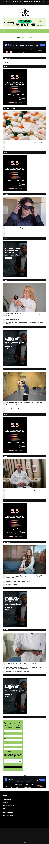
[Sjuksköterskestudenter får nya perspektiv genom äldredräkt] (24, 211)
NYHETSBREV (8, 1)
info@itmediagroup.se (10, 805)
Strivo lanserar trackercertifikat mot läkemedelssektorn (21, 663)
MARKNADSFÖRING (28, 1)
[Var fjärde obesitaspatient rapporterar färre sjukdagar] (24, 473)
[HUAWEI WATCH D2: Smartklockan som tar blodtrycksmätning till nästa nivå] (24, 297)
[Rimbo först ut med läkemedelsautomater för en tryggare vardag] (24, 125)
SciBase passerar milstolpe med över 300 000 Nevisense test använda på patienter (23, 149)
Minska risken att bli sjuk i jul (12, 319)
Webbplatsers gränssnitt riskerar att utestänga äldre (17, 493)
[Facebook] (21, 3)
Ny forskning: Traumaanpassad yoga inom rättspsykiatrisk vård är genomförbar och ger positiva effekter (24, 403)
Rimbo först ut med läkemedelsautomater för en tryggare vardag (24, 142)
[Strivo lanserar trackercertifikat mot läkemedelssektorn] (24, 647)
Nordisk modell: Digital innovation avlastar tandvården (17, 496)
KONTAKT (14, 1)
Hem (4, 34)
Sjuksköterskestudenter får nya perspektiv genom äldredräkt (23, 228)
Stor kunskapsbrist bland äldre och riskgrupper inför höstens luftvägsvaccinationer (23, 234)
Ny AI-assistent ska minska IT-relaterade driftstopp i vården (18, 146)
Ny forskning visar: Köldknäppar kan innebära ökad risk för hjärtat (20, 408)
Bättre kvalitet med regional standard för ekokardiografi (18, 671)
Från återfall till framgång (11, 584)
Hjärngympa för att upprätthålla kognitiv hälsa (16, 232)
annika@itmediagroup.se (11, 815)
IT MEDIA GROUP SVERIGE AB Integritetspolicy (12, 823)
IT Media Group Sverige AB (33, 839)
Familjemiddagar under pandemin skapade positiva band (18, 581)
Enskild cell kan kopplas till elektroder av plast (16, 411)
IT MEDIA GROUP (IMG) (39, 1)
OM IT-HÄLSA (20, 1)
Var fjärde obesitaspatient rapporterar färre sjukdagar (21, 490)
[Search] (45, 31)
